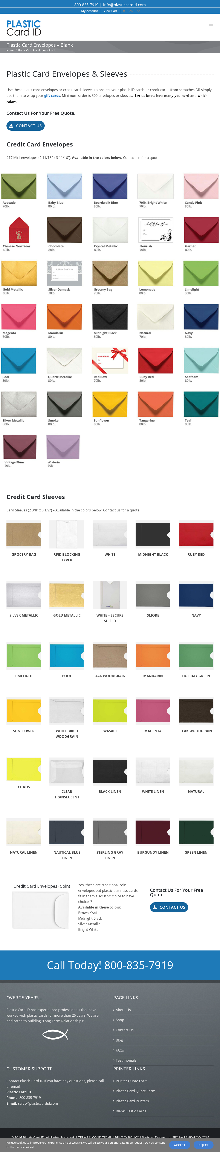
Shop (120, 1020)
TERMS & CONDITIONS (95, 1137)
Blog (119, 1040)
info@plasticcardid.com (124, 4)
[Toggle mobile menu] (211, 24)
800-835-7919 (86, 4)
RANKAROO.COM (196, 1137)
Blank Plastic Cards (131, 1111)
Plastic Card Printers (132, 1101)
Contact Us (125, 1030)
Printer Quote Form (132, 1081)
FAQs (120, 1050)
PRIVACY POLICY (127, 1137)
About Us (123, 1009)
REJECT (204, 1145)
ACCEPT (179, 1145)
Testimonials (126, 1060)
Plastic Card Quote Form (135, 1091)
